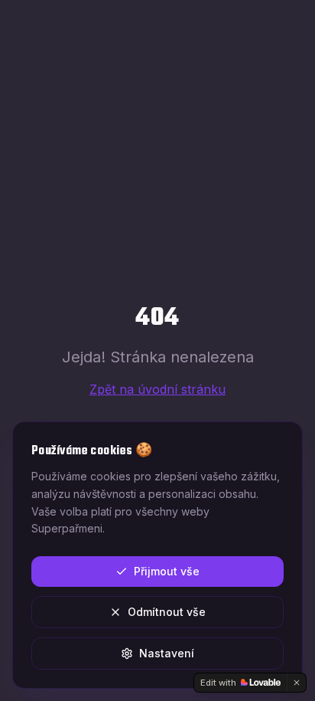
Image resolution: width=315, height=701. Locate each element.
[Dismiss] (296, 682)
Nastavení (166, 653)
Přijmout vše (167, 571)
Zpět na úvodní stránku (157, 389)
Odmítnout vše (167, 611)
